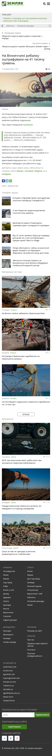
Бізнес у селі (8, 590)
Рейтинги (10, 26)
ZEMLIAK (31, 636)
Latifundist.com (9, 667)
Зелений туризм (34, 586)
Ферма (6, 579)
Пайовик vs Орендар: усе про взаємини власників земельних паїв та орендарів (25, 19)
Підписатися (42, 715)
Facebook (29, 171)
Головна (13, 398)
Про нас (30, 639)
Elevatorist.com (9, 682)
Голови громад (9, 642)
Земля (13, 457)
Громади (6, 638)
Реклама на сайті (34, 631)
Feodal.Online (9, 700)
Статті (30, 567)
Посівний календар (25, 26)
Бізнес (30, 571)
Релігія (6, 609)
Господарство (9, 571)
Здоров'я (7, 597)
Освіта (6, 601)
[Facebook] (3, 180)
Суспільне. (28, 124)
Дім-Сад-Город (33, 579)
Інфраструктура (10, 620)
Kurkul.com (8, 670)
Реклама (31, 627)
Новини (14, 310)
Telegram (38, 171)
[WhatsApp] (10, 180)
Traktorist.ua (8, 685)
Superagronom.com (11, 678)
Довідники (9, 627)
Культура (7, 605)
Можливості (8, 634)
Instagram (6, 174)
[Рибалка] (26, 89)
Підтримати (14, 727)
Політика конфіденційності (34, 654)
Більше (26, 414)
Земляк (19, 171)
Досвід (6, 593)
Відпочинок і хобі (34, 593)
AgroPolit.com (9, 674)
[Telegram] (6, 180)
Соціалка (7, 616)
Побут (5, 586)
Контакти (31, 649)
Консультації (32, 590)
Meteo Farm (8, 697)
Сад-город (7, 582)
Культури (7, 631)
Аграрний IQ (9, 663)
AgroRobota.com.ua (11, 693)
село (4, 186)
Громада (30, 582)
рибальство (13, 186)
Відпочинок (8, 612)
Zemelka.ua (8, 689)
